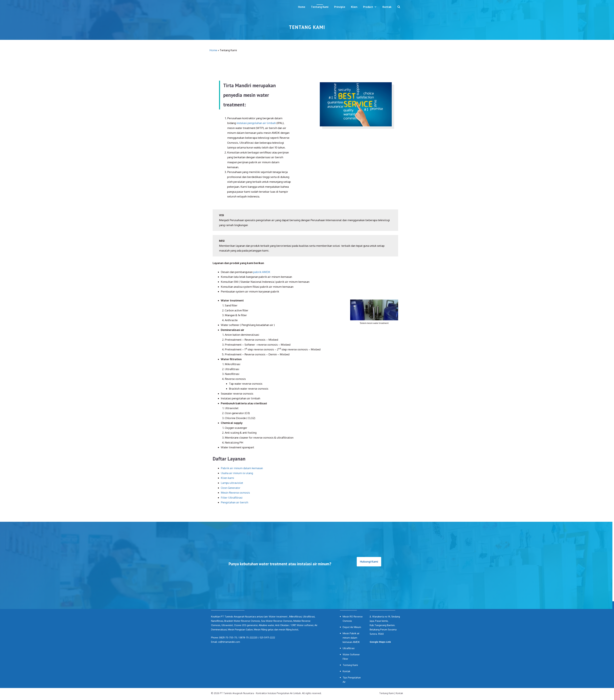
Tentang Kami (319, 6)
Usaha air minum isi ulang (237, 473)
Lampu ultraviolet (232, 482)
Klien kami (227, 478)
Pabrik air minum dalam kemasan (242, 468)
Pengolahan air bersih (234, 502)
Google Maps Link (380, 641)
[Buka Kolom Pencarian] (398, 7)
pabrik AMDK (261, 272)
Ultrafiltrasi (348, 648)
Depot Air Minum (352, 627)
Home (301, 6)
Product (368, 6)
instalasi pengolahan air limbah (256, 123)
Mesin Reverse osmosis (235, 492)
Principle (339, 6)
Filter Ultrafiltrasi (232, 497)
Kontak (386, 6)
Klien (354, 6)
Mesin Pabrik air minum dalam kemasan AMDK (351, 638)
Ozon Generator (230, 487)
